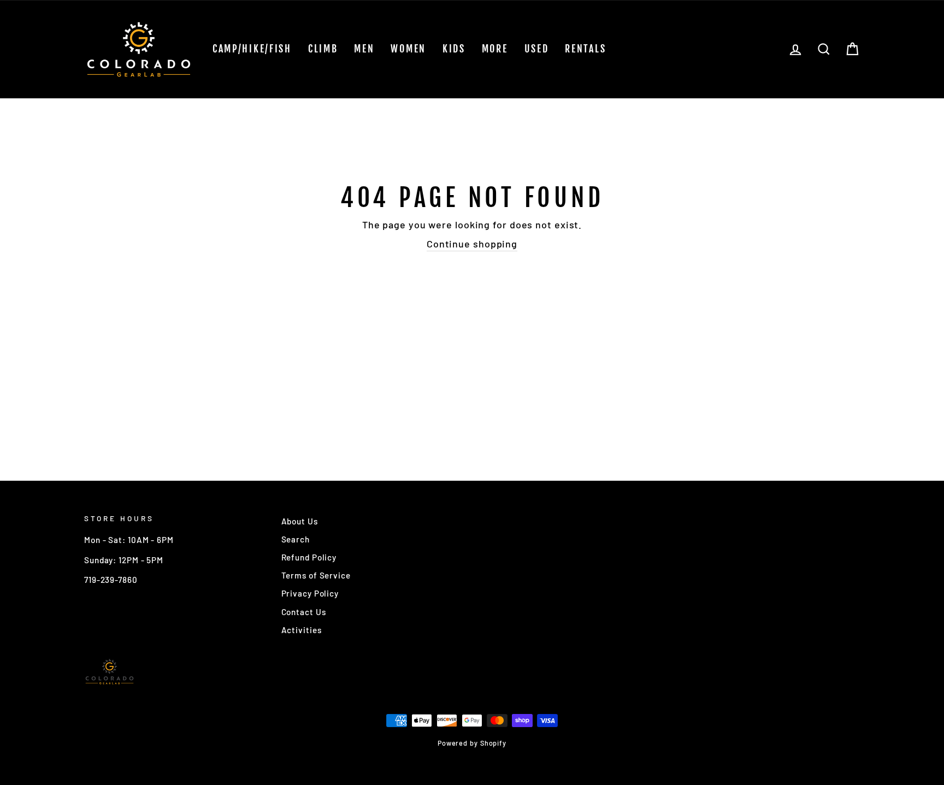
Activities (301, 630)
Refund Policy (309, 557)
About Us (299, 521)
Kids (453, 49)
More (495, 49)
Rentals (585, 49)
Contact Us (303, 612)
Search (295, 539)
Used (536, 49)
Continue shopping (472, 244)
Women (408, 49)
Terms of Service (316, 575)
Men (364, 49)
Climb (323, 49)
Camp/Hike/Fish (252, 49)
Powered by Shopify (472, 743)
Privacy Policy (310, 593)
